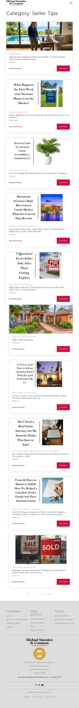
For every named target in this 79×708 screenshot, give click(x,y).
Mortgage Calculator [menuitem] (64, 623)
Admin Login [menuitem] (50, 697)
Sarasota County (14, 226)
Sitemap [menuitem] (27, 697)
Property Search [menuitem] (37, 623)
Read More (63, 68)
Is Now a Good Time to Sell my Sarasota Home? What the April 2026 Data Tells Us (39, 397)
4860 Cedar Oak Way (22, 340)
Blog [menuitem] (32, 626)
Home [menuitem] (8, 616)
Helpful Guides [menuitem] (37, 630)
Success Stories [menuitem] (13, 623)
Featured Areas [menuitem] (37, 619)
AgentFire (47, 692)
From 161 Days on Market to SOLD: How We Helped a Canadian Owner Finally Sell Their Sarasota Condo (39, 513)
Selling (24, 112)
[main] (39, 303)
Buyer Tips (15, 337)
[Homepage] (16, 3)
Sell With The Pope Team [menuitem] (17, 619)
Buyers (21, 337)
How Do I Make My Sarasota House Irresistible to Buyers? (38, 173)
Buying (26, 451)
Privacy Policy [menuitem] (38, 697)
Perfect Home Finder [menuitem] (63, 619)
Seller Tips (12, 54)
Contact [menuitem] (10, 627)
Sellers (19, 54)
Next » (49, 594)
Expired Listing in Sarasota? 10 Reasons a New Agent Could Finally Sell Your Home (39, 571)
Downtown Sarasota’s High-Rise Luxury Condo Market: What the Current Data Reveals (37, 230)
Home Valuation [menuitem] (61, 616)
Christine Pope (16, 68)
